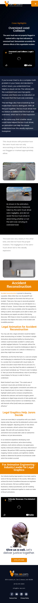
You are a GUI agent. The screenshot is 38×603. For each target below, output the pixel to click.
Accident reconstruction (8, 293)
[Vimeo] (26, 594)
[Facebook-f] (12, 594)
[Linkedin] (21, 594)
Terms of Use (13, 598)
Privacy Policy (25, 598)
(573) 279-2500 (19, 584)
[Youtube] (17, 594)
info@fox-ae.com (19, 588)
